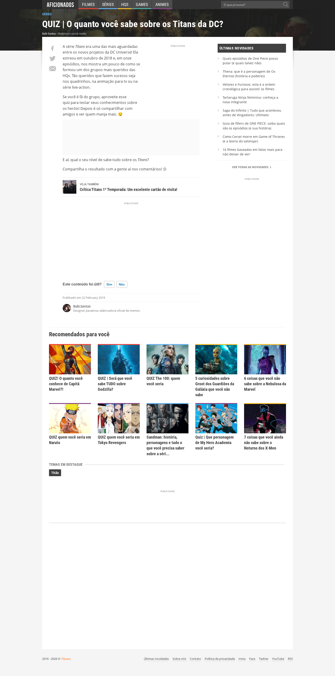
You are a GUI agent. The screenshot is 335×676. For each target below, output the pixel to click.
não (122, 284)
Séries (108, 4)
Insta (242, 659)
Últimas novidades (156, 659)
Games (142, 4)
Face (252, 659)
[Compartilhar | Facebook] (52, 48)
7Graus (66, 659)
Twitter (263, 659)
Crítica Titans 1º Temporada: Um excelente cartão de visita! (128, 189)
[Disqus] (167, 584)
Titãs (55, 472)
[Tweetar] (52, 58)
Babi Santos (81, 306)
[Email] (52, 68)
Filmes (88, 4)
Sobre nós (179, 659)
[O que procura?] (285, 4)
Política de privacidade (220, 659)
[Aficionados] (60, 4)
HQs (124, 4)
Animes (162, 4)
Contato (195, 659)
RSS (290, 659)
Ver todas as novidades (250, 167)
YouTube (278, 659)
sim (109, 284)
